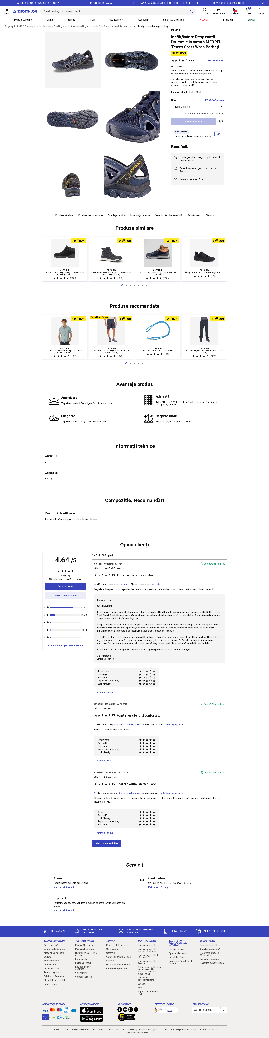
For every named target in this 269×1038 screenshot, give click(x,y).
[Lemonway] (66, 1017)
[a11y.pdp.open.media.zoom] (73, 60)
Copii (92, 19)
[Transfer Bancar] (66, 1012)
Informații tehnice (140, 215)
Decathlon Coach (177, 957)
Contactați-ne (51, 984)
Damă (50, 19)
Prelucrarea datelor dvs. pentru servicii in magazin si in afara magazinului (149, 970)
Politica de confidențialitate (146, 979)
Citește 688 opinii (206, 60)
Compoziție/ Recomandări (169, 215)
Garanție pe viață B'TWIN (118, 957)
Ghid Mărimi (81, 973)
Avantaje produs (116, 215)
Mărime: (175, 100)
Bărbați (71, 19)
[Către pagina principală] (25, 11)
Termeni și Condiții (60, 1029)
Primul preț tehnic (53, 972)
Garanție (110, 953)
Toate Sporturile (23, 19)
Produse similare (64, 215)
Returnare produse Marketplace (209, 954)
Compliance (50, 965)
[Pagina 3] (134, 285)
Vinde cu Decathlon (209, 945)
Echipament (116, 19)
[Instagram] (130, 1010)
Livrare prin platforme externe (86, 954)
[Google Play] (91, 1020)
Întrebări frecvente (209, 959)
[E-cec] (45, 1019)
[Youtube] (125, 1010)
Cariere (47, 957)
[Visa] (45, 1010)
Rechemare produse (116, 968)
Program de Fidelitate (117, 945)
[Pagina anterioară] (116, 285)
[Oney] (52, 1017)
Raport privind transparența (184, 1029)
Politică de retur (83, 963)
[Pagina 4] (138, 285)
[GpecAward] (126, 1020)
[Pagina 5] (142, 285)
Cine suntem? (51, 945)
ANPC (140, 988)
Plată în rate (81, 959)
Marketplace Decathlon (55, 980)
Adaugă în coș (193, 121)
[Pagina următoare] (152, 285)
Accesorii (143, 19)
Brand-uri (228, 19)
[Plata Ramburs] (59, 1018)
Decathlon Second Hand (118, 965)
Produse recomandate (90, 215)
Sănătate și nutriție (173, 19)
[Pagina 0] (122, 285)
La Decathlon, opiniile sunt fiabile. (65, 645)
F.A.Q (167, 1029)
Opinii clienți (194, 215)
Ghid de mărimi (216, 100)
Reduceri (203, 19)
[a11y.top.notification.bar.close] (262, 3)
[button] (134, 228)
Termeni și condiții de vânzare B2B (148, 956)
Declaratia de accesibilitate (136, 1033)
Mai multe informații (64, 887)
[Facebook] (119, 1010)
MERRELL (176, 30)
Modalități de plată (84, 949)
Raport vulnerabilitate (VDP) (148, 992)
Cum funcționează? (210, 949)
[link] (65, 586)
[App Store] (91, 1012)
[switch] (221, 121)
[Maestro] (59, 1011)
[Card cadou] (73, 1011)
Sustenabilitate (51, 961)
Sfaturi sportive (177, 949)
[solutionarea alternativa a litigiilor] (166, 1011)
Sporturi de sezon (178, 953)
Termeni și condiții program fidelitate (147, 950)
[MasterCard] (52, 1011)
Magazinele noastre (54, 953)
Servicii (251, 19)
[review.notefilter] (87, 607)
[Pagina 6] (146, 285)
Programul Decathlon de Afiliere (181, 962)
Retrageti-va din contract (83, 968)
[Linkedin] (136, 1010)
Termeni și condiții (147, 945)
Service (110, 961)
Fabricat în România (54, 976)
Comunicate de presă (54, 949)
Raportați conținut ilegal (212, 963)
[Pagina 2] (130, 285)
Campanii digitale (83, 977)
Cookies (142, 984)
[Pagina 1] (126, 285)
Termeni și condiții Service (147, 962)
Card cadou (112, 949)
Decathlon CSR (51, 968)
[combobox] (197, 106)
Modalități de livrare (85, 945)
